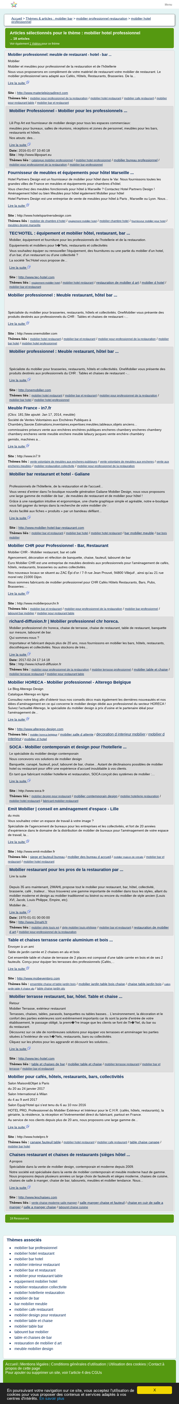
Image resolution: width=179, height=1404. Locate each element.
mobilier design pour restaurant (51, 796)
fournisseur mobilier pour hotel (148, 221)
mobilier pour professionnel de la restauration (59, 98)
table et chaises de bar (48, 1064)
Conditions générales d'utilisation (78, 1364)
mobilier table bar (28, 1326)
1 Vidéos (35, 43)
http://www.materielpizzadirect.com (42, 93)
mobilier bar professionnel (86, 164)
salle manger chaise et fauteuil (102, 1202)
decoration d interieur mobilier (120, 734)
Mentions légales (34, 1364)
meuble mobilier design (33, 1349)
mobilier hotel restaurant (105, 98)
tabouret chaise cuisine (73, 1207)
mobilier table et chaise (151, 669)
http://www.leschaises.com (37, 1197)
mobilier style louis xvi (45, 927)
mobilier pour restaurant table (55, 613)
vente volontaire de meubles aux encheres (127, 461)
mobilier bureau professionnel (136, 160)
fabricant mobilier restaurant (60, 801)
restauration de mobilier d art (117, 282)
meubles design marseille (24, 225)
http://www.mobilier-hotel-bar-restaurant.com (51, 527)
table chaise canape (144, 1142)
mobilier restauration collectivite (54, 466)
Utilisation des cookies (127, 1364)
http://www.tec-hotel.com (36, 277)
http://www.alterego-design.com (40, 729)
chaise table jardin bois (145, 984)
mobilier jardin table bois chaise (102, 984)
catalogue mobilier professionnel (52, 160)
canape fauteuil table (45, 1142)
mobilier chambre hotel (114, 221)
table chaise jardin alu (51, 988)
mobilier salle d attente (76, 734)
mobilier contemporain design (95, 796)
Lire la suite (17, 83)
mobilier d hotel (153, 282)
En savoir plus (51, 1398)
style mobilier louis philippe (79, 927)
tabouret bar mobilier (21, 613)
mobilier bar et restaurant (53, 102)
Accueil (11, 1364)
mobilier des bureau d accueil (89, 857)
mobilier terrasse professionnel (111, 669)
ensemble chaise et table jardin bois (53, 984)
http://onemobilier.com (34, 390)
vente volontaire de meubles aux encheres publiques (63, 461)
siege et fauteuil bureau (47, 857)
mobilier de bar (26, 1298)
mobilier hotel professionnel (93, 160)
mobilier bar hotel (20, 400)
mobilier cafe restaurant (139, 98)
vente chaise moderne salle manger (54, 1202)
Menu (168, 4)
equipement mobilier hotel (82, 221)
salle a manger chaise (40, 1207)
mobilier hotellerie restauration (139, 796)
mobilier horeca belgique (43, 734)
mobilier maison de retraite (128, 857)
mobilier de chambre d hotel (47, 221)
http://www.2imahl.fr (32, 922)
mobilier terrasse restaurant (26, 674)
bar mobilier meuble (139, 533)
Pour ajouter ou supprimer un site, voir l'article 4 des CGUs (53, 1373)
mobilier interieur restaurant (37, 1265)
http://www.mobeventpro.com (38, 978)
